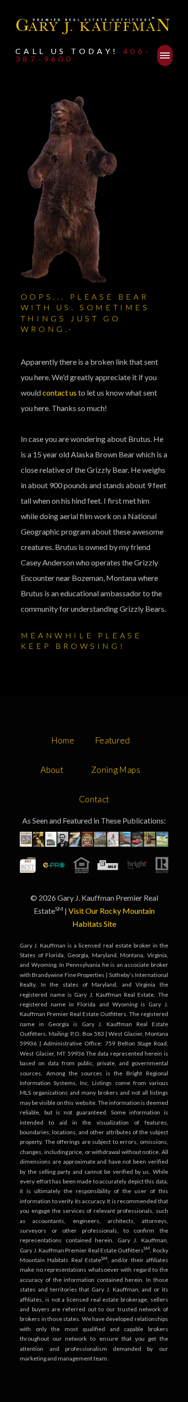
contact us (60, 392)
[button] (165, 55)
